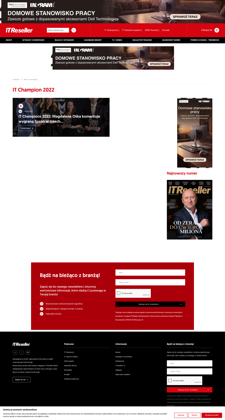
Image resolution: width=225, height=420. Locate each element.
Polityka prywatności (71, 379)
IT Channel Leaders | (132, 30)
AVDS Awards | (152, 30)
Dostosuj (181, 415)
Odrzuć (194, 415)
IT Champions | (112, 30)
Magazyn (118, 370)
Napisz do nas (20, 380)
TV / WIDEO (117, 40)
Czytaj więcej (26, 128)
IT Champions (69, 352)
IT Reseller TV (120, 366)
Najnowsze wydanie (122, 375)
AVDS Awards (69, 361)
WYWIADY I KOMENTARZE (33, 40)
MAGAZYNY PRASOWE (142, 40)
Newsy (117, 352)
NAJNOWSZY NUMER (171, 40)
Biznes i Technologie (30, 79)
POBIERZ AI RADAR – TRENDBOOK (205, 40)
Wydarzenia (119, 361)
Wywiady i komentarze (123, 357)
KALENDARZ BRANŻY (93, 40)
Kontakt (166, 30)
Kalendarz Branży (70, 366)
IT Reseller (16, 79)
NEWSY (9, 40)
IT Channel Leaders (71, 357)
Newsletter (68, 370)
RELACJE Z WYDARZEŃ (64, 40)
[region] (112, 413)
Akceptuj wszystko (212, 415)
